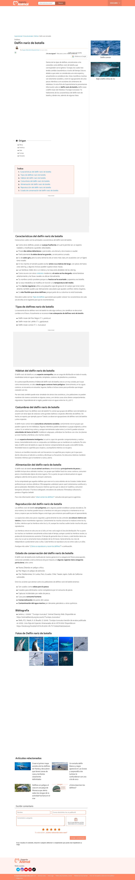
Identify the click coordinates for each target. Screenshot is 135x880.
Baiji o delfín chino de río (105, 79)
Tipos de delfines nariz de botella (33, 175)
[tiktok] (34, 869)
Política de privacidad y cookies (64, 876)
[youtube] (26, 869)
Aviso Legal (51, 876)
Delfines (36, 36)
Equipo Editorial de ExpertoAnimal (30, 50)
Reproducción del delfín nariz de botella (36, 187)
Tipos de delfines (39, 297)
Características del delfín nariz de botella (35, 171)
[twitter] (18, 869)
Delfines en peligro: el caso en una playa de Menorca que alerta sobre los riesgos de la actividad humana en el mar (41, 792)
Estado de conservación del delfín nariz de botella (39, 190)
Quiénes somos (42, 876)
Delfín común (105, 57)
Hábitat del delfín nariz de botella (33, 178)
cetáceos (40, 273)
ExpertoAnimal (18, 36)
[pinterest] (30, 869)
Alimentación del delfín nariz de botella (35, 184)
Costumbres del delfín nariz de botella (35, 181)
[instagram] (22, 869)
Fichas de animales (28, 36)
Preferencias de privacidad (81, 876)
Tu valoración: (40, 833)
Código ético (19, 878)
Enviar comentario (78, 838)
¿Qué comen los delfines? (45, 497)
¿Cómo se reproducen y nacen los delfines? (45, 546)
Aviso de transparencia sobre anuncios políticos (102, 876)
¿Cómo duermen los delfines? (77, 786)
